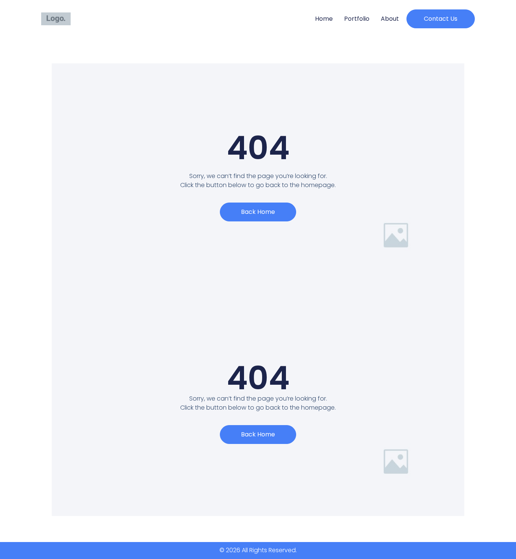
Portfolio (356, 18)
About (390, 18)
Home (324, 18)
